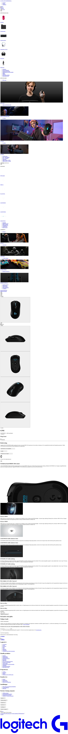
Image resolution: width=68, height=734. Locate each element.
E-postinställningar (6, 687)
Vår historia (4, 644)
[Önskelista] (1, 294)
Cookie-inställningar (15, 713)
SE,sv (2, 7)
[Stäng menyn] (1, 10)
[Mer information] (1, 461)
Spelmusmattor (5, 656)
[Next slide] (4, 613)
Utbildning (4, 4)
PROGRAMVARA (3, 290)
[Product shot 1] (15, 309)
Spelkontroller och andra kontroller (8, 664)
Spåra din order (5, 681)
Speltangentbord (5, 657)
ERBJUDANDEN (3, 291)
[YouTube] (3, 636)
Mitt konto (4, 688)
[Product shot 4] (15, 389)
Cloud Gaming (5, 663)
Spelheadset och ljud (6, 658)
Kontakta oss (5, 680)
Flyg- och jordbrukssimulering (8, 661)
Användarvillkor (3, 713)
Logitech (4, 2)
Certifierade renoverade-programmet (9, 651)
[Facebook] (2, 636)
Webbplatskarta (21, 713)
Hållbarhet (4, 649)
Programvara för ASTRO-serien (8, 674)
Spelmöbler (4, 665)
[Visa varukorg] (1, 296)
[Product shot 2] (15, 338)
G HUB (4, 671)
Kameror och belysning (6, 662)
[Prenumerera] (11, 628)
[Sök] (1, 292)
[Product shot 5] (15, 415)
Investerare (4, 646)
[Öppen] (2, 296)
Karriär (4, 645)
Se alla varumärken (26, 624)
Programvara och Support (5, 453)
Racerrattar (4, 659)
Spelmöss (4, 655)
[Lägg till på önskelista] (1, 323)
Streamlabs (4, 672)
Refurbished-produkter (6, 666)
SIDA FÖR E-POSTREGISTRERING (9, 686)
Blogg (4, 647)
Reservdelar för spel (6, 667)
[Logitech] (2, 8)
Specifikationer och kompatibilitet (6, 448)
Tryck (4, 648)
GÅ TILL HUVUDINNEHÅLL (6, 0)
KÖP (1, 9)
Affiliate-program (5, 693)
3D (2, 325)
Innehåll (2, 451)
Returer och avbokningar (7, 682)
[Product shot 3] (15, 364)
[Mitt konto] (1, 295)
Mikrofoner (4, 660)
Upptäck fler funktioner (4, 614)
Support (1, 6)
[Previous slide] (1, 613)
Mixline (4, 673)
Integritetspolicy (9, 713)
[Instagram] (0, 636)
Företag (4, 3)
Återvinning (5, 650)
